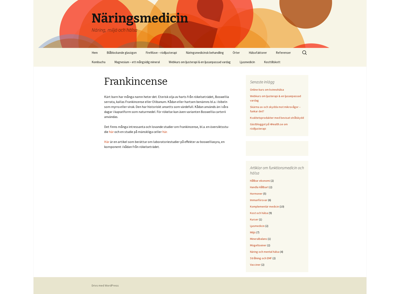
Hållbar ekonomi (260, 181)
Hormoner (256, 193)
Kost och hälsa (259, 213)
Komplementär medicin (264, 206)
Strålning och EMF (261, 258)
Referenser (283, 53)
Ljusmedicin (247, 62)
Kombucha (98, 62)
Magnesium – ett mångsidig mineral (137, 62)
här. (165, 132)
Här (106, 142)
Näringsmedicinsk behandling (205, 53)
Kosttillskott (272, 62)
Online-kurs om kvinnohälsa (267, 89)
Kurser (254, 219)
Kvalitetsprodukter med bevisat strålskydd (277, 118)
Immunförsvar (258, 200)
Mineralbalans (258, 239)
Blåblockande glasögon (122, 53)
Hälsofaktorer (258, 53)
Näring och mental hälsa (264, 252)
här (111, 132)
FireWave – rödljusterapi (161, 53)
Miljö (253, 232)
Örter (236, 53)
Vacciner (255, 264)
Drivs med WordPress (105, 285)
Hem (95, 53)
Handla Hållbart (259, 187)
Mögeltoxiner (258, 245)
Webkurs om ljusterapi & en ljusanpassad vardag (200, 62)
